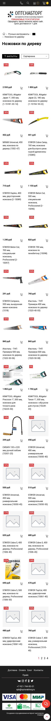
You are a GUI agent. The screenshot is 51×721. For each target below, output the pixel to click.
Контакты (38, 670)
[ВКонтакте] (19, 681)
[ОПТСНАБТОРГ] (25, 14)
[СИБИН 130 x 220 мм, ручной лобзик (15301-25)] (13, 426)
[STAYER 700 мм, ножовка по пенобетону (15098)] (38, 226)
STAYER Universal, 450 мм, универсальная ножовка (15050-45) (12, 500)
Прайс (25, 675)
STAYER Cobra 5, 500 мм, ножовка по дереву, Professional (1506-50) (13, 595)
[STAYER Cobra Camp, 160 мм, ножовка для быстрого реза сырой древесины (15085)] (38, 121)
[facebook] (26, 681)
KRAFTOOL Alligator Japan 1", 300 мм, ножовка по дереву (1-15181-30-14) (12, 99)
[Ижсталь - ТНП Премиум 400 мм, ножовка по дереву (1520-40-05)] (38, 280)
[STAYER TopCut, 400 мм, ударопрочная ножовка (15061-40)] (38, 569)
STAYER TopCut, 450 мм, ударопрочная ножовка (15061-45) (12, 641)
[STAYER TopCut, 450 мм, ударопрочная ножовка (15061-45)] (13, 617)
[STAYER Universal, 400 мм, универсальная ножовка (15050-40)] (38, 426)
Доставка (12, 670)
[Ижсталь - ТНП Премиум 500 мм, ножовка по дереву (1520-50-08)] (38, 327)
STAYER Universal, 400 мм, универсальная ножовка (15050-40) (38, 452)
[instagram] (23, 681)
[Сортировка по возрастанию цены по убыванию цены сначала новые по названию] (35, 56)
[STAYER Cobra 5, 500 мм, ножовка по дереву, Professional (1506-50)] (13, 569)
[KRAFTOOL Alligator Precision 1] (13, 375)
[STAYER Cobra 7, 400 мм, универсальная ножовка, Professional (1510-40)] (38, 617)
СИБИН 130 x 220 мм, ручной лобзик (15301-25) (12, 450)
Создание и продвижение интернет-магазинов (25, 713)
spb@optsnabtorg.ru (25, 689)
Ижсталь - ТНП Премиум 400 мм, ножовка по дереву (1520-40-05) (37, 306)
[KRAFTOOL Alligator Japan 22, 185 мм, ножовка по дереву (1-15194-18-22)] (38, 73)
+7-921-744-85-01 (25, 686)
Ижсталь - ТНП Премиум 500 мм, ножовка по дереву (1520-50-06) (12, 353)
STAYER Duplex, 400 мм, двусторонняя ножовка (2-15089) (12, 196)
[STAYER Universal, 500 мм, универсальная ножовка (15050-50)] (38, 474)
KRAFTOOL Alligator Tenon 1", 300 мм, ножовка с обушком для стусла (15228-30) (38, 402)
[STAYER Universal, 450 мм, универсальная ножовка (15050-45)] (13, 474)
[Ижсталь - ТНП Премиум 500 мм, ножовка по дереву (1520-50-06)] (13, 327)
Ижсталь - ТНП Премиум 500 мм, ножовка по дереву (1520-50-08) (37, 353)
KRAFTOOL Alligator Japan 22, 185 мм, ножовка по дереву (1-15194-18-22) (37, 99)
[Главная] (4, 34)
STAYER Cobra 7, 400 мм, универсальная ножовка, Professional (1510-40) (37, 644)
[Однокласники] (29, 681)
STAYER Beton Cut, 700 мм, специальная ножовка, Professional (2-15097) (11, 255)
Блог (29, 670)
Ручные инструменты (18, 34)
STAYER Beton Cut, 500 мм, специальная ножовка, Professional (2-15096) (36, 201)
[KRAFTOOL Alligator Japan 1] (13, 73)
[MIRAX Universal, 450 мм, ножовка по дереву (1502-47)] (13, 121)
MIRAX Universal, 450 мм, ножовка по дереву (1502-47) (12, 145)
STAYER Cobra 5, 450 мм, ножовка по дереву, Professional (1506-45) (38, 547)
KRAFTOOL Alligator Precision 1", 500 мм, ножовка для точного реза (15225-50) (12, 402)
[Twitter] (32, 681)
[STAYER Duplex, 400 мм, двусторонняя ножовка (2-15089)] (13, 172)
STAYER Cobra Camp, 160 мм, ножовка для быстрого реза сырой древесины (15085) (37, 148)
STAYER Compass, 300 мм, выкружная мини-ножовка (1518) (12, 306)
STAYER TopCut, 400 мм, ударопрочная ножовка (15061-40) (38, 593)
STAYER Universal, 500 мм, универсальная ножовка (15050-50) (38, 500)
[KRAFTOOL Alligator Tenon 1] (38, 375)
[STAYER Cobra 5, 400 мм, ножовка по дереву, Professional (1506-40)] (13, 521)
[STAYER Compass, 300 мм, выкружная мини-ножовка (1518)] (13, 280)
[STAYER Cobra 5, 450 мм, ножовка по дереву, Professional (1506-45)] (38, 521)
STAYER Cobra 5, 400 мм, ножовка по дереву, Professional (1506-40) (13, 547)
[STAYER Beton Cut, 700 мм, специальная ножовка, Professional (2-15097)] (13, 226)
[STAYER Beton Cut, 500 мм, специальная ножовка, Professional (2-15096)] (38, 172)
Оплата (22, 670)
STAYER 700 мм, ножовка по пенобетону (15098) (37, 250)
